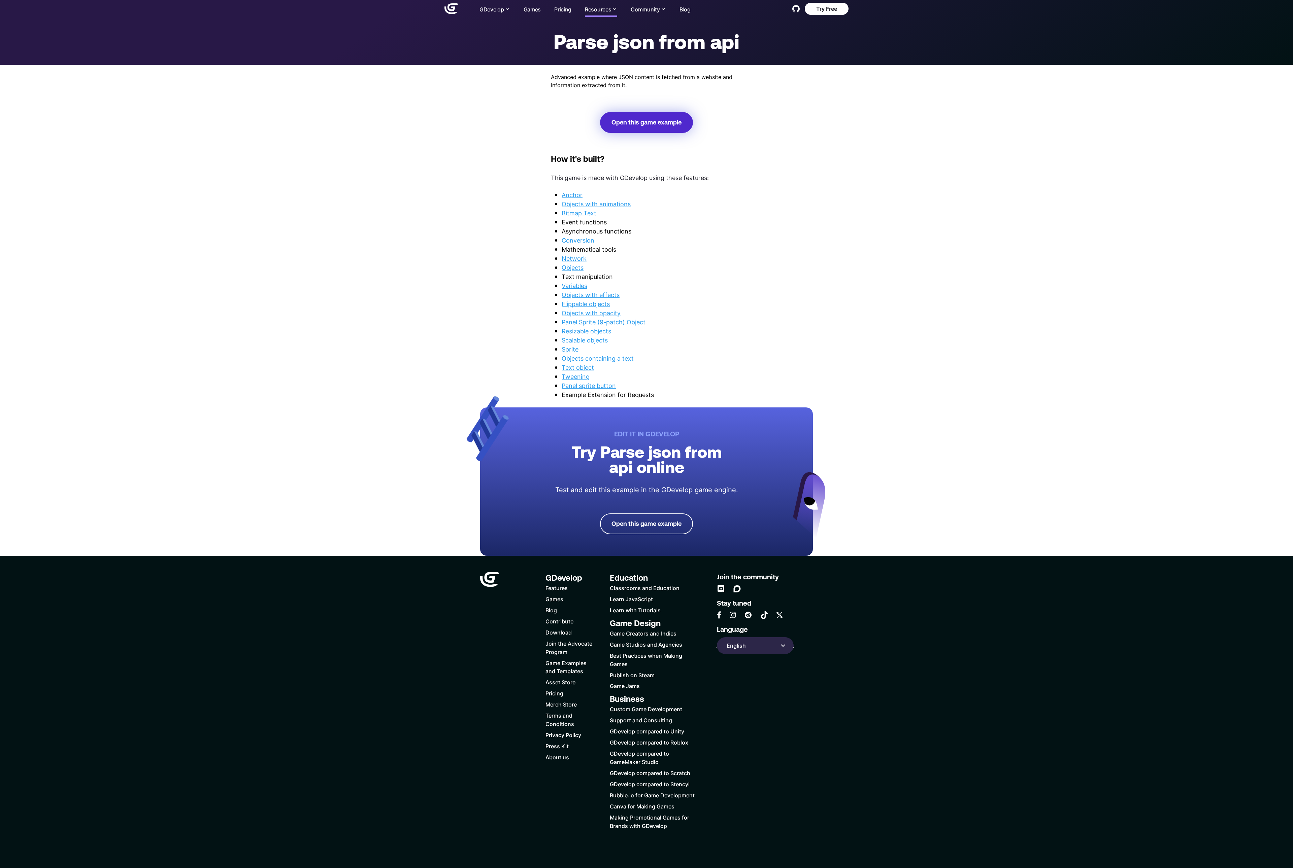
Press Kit (557, 746)
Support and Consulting (641, 720)
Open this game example (646, 122)
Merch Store (561, 704)
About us (557, 757)
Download (558, 632)
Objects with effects (591, 294)
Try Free (826, 8)
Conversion (578, 240)
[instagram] (732, 615)
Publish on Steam (632, 675)
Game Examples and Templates (566, 667)
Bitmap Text (579, 213)
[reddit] (748, 615)
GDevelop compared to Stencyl (650, 784)
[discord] (721, 589)
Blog (685, 9)
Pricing (562, 9)
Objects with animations (596, 204)
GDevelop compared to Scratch (650, 773)
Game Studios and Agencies (646, 644)
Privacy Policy (563, 735)
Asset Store (560, 682)
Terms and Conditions (559, 720)
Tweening (576, 376)
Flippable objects (586, 303)
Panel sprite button (589, 385)
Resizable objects (586, 331)
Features (556, 588)
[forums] (737, 589)
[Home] (451, 8)
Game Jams (625, 686)
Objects (573, 267)
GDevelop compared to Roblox (649, 742)
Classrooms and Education (644, 588)
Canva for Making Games (642, 806)
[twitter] (779, 615)
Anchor (572, 194)
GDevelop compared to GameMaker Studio (639, 758)
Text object (578, 367)
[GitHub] (796, 9)
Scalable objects (585, 340)
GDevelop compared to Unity (647, 731)
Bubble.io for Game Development (652, 795)
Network (574, 258)
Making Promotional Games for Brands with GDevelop (649, 821)
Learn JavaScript (631, 599)
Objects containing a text (598, 358)
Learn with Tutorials (635, 610)
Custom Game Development (646, 709)
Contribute (559, 621)
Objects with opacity (591, 313)
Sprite (570, 349)
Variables (574, 285)
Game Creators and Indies (643, 633)
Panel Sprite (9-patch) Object (603, 322)
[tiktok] (764, 615)
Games (532, 9)
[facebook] (719, 615)
